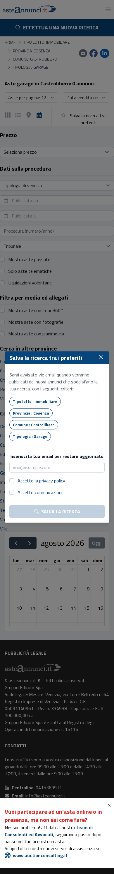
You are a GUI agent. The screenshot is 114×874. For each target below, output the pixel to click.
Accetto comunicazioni (40, 492)
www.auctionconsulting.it (40, 855)
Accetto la (41, 480)
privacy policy (52, 480)
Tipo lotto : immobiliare (35, 401)
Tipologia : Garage (30, 436)
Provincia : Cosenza (31, 413)
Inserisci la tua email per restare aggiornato (56, 456)
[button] (110, 805)
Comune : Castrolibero (34, 425)
